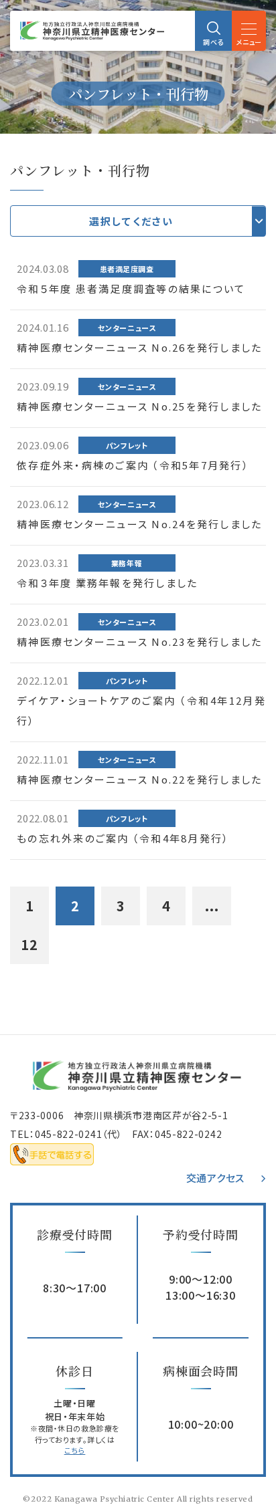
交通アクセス (215, 1178)
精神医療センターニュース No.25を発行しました (139, 406)
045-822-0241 (68, 1134)
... (212, 905)
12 (29, 944)
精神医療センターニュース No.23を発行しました (139, 641)
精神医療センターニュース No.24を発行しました (139, 524)
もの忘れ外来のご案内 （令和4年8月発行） (123, 838)
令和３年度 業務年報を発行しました (107, 583)
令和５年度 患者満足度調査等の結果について (131, 288)
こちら (75, 1450)
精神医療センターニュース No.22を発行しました (139, 779)
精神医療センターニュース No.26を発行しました (139, 347)
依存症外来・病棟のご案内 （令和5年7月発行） (133, 465)
